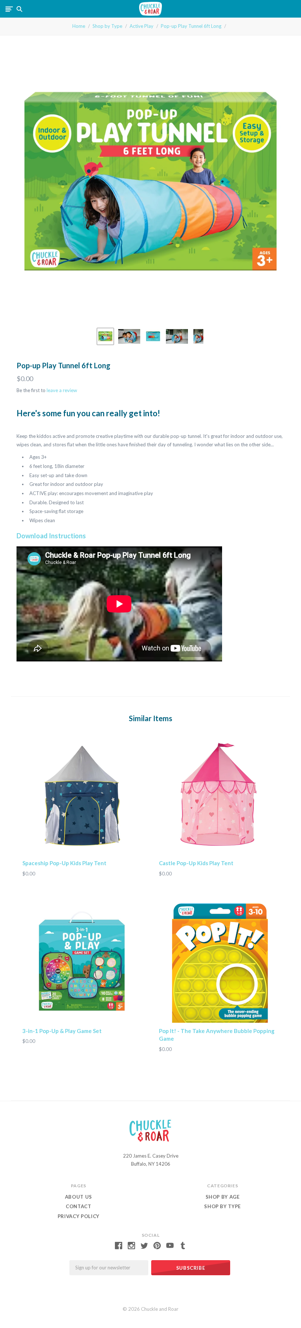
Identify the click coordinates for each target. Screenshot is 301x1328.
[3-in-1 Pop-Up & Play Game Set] (82, 963)
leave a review (62, 390)
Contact (78, 1206)
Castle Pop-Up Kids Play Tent (196, 863)
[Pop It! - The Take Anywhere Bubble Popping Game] (219, 963)
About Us (78, 1197)
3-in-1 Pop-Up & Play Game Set (62, 1031)
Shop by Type (107, 26)
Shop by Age (223, 1197)
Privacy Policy (78, 1216)
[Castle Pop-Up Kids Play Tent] (219, 795)
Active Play (141, 26)
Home (78, 26)
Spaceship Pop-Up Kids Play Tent (64, 863)
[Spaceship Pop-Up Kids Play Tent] (82, 795)
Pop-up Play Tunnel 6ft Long (191, 26)
